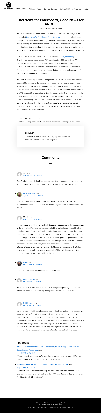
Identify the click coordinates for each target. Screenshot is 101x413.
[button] (91, 8)
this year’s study (67, 57)
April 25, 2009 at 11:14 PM (33, 196)
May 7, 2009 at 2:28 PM (32, 282)
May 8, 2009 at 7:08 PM (32, 305)
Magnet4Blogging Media (54, 404)
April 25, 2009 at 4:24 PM (32, 175)
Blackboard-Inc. (37, 122)
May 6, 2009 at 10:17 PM (32, 265)
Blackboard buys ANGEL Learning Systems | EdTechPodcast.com (42, 364)
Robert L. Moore (29, 279)
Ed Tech (22, 119)
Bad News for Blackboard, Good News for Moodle (46, 37)
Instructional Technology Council (63, 122)
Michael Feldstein (29, 193)
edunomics (47, 122)
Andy (25, 262)
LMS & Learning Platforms (34, 119)
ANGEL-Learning (25, 122)
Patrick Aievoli (28, 303)
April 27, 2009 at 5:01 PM (32, 219)
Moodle (77, 122)
